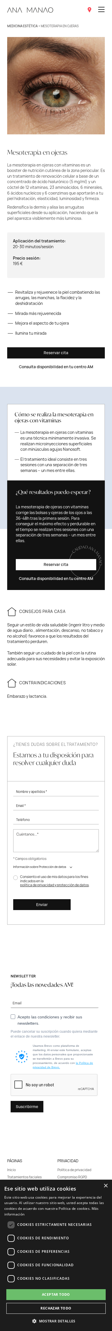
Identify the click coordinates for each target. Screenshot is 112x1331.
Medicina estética (22, 26)
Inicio (11, 1170)
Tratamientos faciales (24, 1177)
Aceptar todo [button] (56, 1294)
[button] (56, 1321)
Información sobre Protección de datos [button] (39, 867)
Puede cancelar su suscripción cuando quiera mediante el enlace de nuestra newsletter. (54, 1034)
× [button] (105, 1186)
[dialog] (56, 1255)
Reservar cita (56, 352)
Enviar (42, 904)
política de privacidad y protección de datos (54, 885)
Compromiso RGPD (72, 1177)
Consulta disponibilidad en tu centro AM (56, 366)
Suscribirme (27, 1106)
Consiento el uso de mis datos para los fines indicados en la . (55, 881)
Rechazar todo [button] (55, 1308)
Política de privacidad (74, 1170)
